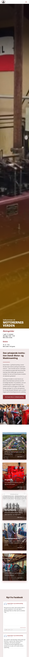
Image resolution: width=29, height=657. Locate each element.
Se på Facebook (23, 627)
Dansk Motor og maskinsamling (15, 603)
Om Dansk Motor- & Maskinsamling (14, 397)
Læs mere (19, 456)
